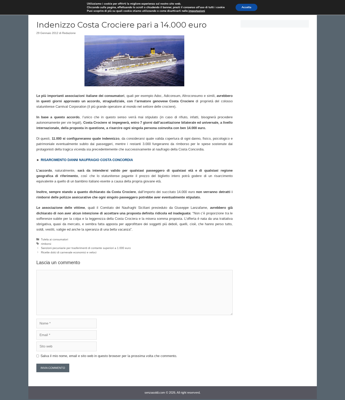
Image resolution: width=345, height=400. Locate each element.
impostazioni (196, 11)
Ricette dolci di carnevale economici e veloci (68, 252)
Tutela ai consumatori (54, 239)
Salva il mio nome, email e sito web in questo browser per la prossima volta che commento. (109, 356)
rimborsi (46, 243)
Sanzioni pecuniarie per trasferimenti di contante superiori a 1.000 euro (86, 248)
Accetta (246, 7)
